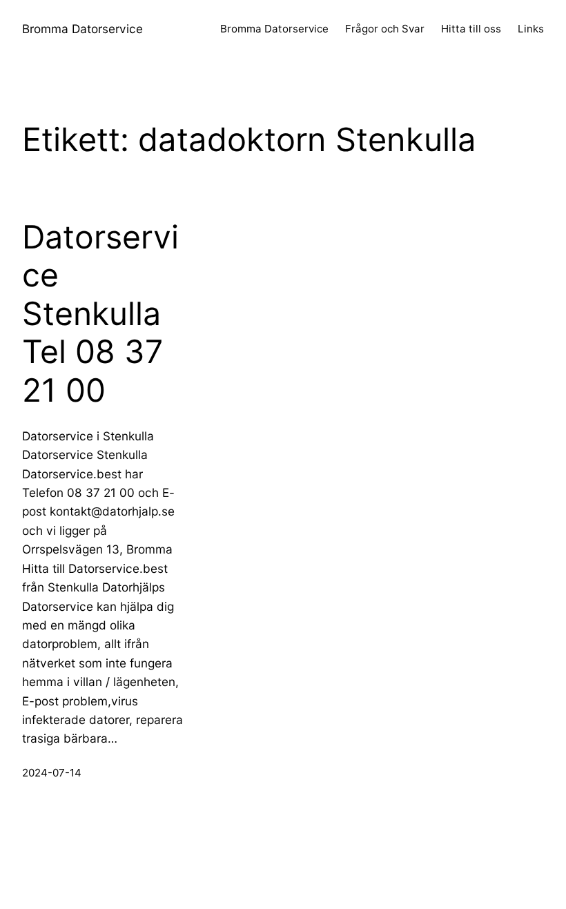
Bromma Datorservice (82, 28)
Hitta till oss (471, 28)
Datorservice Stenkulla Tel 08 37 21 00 (100, 314)
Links (531, 28)
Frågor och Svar (384, 28)
